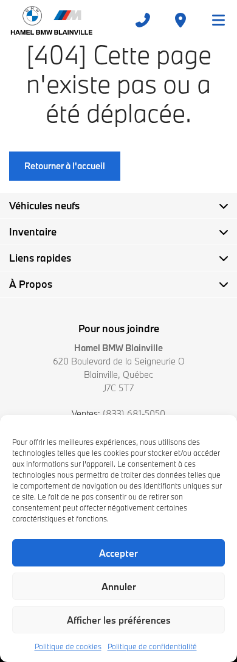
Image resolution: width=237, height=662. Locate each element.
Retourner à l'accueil (64, 166)
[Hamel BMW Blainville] (51, 20)
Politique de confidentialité (152, 646)
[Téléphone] (143, 20)
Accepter (118, 553)
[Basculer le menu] (213, 20)
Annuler (118, 586)
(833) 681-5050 (134, 413)
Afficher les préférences (119, 620)
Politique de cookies (68, 646)
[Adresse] (180, 20)
